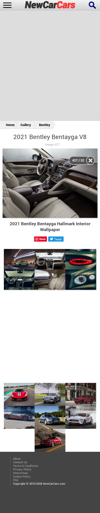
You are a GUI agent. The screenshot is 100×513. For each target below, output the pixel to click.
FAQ (15, 480)
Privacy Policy (22, 469)
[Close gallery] (90, 160)
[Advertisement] (50, 66)
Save (42, 239)
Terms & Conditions (25, 466)
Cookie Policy (22, 476)
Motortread (20, 473)
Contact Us (20, 462)
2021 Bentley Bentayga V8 (50, 137)
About (17, 458)
